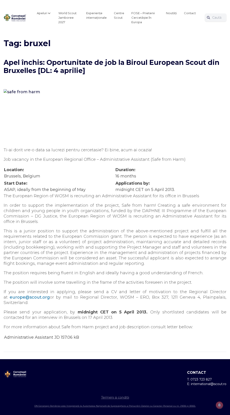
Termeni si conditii (115, 397)
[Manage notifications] (219, 405)
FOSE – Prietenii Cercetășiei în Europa (143, 17)
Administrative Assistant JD (32, 337)
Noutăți (171, 13)
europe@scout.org (30, 297)
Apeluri (42, 13)
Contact (190, 13)
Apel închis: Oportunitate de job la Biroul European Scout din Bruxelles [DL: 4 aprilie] (111, 66)
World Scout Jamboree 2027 (67, 17)
